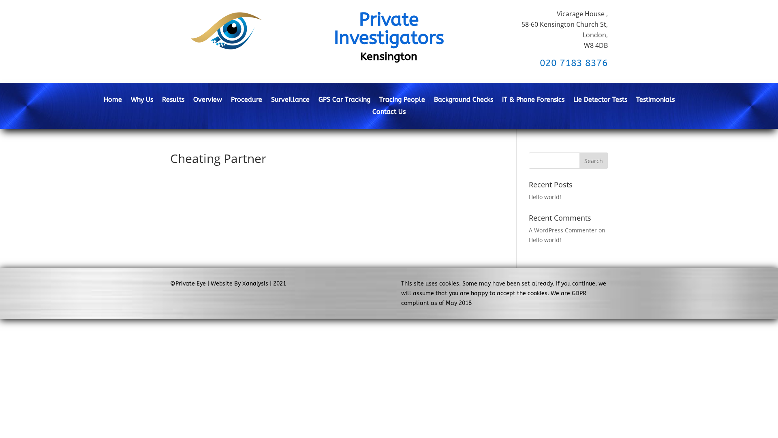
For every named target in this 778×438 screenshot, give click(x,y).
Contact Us (389, 112)
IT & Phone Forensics (533, 100)
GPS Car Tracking (344, 100)
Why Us (142, 100)
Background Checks (463, 100)
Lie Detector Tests (600, 100)
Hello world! (545, 197)
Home (113, 100)
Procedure (246, 100)
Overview (207, 100)
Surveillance (290, 100)
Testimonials (655, 100)
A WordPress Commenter (563, 230)
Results (173, 100)
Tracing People (402, 100)
